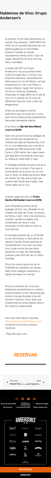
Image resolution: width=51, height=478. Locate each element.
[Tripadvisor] (34, 399)
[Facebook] (22, 399)
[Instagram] (16, 399)
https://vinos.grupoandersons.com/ (24, 321)
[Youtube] (28, 399)
